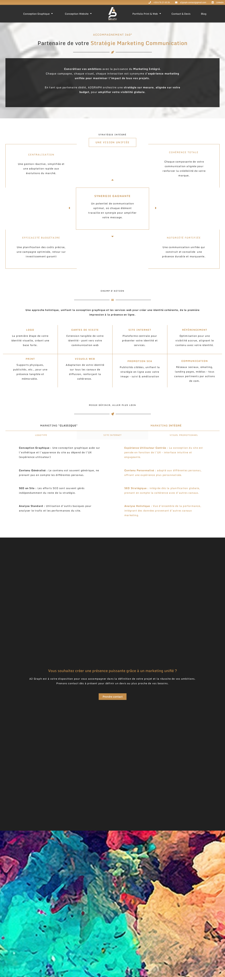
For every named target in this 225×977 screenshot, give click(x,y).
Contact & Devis (180, 14)
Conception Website (76, 14)
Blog (203, 14)
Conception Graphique (36, 14)
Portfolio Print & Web (145, 14)
